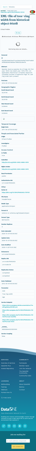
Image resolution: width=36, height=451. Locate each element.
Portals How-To (6, 392)
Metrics (21, 387)
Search (5, 7)
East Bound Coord (7, 110)
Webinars (4, 390)
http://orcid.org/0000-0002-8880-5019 (15, 162)
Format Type (5, 217)
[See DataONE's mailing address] (25, 426)
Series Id (4, 190)
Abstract (4, 66)
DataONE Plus (6, 366)
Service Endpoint (6, 302)
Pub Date (4, 80)
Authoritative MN (6, 180)
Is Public (4, 153)
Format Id (4, 210)
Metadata (12, 7)
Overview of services (8, 363)
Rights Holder (5, 166)
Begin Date (4, 127)
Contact (22, 390)
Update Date (5, 238)
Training (3, 387)
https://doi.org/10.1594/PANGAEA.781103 (12, 12)
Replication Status (7, 270)
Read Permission (6, 173)
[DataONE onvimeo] (9, 426)
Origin (3, 136)
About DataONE (24, 384)
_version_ (4, 327)
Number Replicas (6, 224)
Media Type (5, 203)
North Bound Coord (7, 97)
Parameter (4, 288)
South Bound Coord (7, 90)
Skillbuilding (5, 384)
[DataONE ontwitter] (3, 426)
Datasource (5, 251)
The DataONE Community (23, 372)
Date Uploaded (6, 231)
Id (2, 58)
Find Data (7, 398)
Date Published (6, 281)
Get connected (18, 446)
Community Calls (25, 376)
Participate (23, 363)
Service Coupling (6, 333)
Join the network (25, 368)
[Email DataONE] (14, 426)
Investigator (5, 143)
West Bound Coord (7, 104)
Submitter (4, 160)
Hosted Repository (7, 368)
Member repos (24, 366)
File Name (4, 197)
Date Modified (6, 245)
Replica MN (5, 258)
